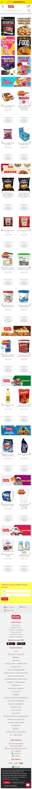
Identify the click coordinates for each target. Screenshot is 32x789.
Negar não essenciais (18, 782)
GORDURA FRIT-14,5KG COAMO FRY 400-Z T (24, 268)
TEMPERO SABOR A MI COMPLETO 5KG (24, 306)
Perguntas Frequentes (16, 637)
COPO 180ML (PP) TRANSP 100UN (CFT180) (24, 506)
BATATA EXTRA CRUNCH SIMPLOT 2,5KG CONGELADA (8, 194)
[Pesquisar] (29, 10)
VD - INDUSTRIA (16, 735)
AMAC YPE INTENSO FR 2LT (24, 455)
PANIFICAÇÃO (16, 710)
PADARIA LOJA (16, 707)
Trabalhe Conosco (16, 627)
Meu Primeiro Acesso (16, 634)
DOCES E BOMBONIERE (16, 670)
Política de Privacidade (16, 630)
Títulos (24, 607)
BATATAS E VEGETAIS (16, 654)
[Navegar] (2, 105)
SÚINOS (16, 729)
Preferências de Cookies (10, 785)
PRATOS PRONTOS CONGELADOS (16, 716)
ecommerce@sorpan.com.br (17, 748)
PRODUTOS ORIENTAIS (16, 720)
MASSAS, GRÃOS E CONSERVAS (16, 698)
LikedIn (17, 756)
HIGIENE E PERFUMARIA (16, 682)
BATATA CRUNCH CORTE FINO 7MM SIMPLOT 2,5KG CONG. (24, 194)
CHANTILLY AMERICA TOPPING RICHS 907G (8, 355)
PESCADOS (16, 713)
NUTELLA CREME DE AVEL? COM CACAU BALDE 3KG (24, 107)
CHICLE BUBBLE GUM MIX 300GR (8, 143)
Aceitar (7, 782)
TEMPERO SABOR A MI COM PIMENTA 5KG (8, 306)
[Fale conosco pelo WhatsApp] (27, 784)
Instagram (17, 751)
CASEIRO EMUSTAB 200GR (8, 555)
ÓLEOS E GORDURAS (16, 704)
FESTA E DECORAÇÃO (16, 676)
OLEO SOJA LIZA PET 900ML (8, 405)
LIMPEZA (16, 695)
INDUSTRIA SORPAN (16, 689)
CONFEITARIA (16, 667)
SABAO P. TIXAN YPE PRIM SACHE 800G (8, 455)
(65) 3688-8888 (16, 746)
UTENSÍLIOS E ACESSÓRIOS (16, 732)
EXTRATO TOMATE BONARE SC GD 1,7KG (24, 405)
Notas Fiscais (10, 610)
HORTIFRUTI (16, 685)
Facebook (17, 753)
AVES (16, 651)
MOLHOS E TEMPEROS (16, 701)
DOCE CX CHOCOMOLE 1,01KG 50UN (8, 106)
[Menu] (2, 6)
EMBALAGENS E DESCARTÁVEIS (16, 673)
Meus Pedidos (10, 607)
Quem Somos (16, 625)
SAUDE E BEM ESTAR (16, 723)
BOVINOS (16, 661)
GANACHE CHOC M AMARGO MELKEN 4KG (24, 355)
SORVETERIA (16, 726)
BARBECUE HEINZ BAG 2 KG (8, 231)
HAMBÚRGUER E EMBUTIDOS (16, 679)
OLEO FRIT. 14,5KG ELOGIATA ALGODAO (8, 268)
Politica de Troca (16, 632)
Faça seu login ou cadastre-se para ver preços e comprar (8, 120)
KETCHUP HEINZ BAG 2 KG (24, 231)
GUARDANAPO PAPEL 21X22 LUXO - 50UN (8, 505)
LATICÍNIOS (16, 692)
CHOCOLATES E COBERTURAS (16, 664)
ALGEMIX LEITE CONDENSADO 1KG (24, 555)
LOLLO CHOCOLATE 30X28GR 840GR (24, 143)
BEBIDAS (16, 657)
